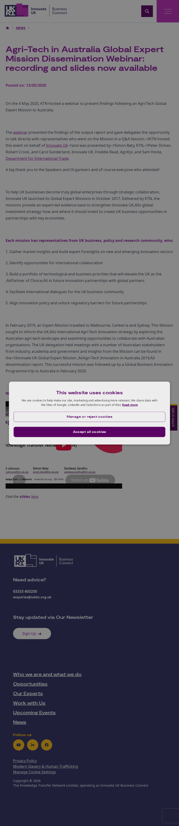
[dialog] (89, 413)
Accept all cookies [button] (89, 432)
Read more (130, 405)
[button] (89, 417)
